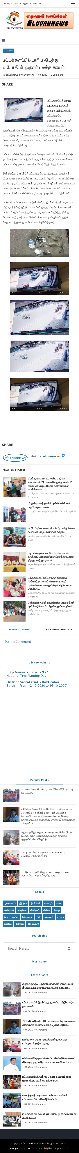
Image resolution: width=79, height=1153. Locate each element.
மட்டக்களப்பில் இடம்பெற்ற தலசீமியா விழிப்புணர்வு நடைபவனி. (48, 1004)
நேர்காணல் (27, 917)
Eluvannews (38, 1143)
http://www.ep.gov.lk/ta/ (27, 672)
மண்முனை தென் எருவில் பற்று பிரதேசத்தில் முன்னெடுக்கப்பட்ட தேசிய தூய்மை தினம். (51, 604)
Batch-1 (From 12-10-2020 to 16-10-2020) (36, 685)
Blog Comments (20, 629)
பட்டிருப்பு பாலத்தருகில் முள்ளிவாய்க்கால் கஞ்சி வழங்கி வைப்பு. (49, 505)
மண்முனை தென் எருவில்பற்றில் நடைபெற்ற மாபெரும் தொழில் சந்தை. (43, 853)
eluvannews (52, 456)
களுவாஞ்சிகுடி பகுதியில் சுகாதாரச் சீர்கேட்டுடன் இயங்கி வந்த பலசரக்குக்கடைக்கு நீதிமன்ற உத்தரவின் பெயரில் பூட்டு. (46, 835)
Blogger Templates (20, 1148)
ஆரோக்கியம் (10, 903)
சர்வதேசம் (35, 910)
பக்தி (38, 917)
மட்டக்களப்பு (8, 50)
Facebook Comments (60, 629)
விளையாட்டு (33, 923)
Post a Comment (18, 641)
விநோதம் (20, 923)
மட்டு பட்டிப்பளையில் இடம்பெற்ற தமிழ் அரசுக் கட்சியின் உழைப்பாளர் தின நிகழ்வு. (51, 529)
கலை (58, 903)
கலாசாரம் (48, 903)
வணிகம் (8, 923)
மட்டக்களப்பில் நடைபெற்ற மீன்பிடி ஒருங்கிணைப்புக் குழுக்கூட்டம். (49, 1115)
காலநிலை (22, 910)
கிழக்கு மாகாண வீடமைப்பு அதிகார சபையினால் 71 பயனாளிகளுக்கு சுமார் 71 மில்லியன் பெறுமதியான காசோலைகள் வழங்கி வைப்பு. (50, 484)
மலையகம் (48, 917)
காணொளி (9, 910)
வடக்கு (60, 917)
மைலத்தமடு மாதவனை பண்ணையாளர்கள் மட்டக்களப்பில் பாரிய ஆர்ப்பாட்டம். (45, 1097)
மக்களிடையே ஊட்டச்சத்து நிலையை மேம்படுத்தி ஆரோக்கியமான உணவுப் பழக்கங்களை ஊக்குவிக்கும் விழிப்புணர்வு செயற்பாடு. (50, 583)
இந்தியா (23, 903)
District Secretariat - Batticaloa (32, 682)
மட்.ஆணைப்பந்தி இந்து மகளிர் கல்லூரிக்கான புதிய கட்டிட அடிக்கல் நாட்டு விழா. (45, 873)
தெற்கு (57, 910)
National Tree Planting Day (26, 675)
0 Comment (57, 74)
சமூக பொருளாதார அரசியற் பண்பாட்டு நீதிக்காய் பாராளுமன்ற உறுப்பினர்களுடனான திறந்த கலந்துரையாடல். (51, 556)
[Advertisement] (39, 733)
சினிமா (46, 910)
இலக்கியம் (35, 903)
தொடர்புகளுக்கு (11, 917)
